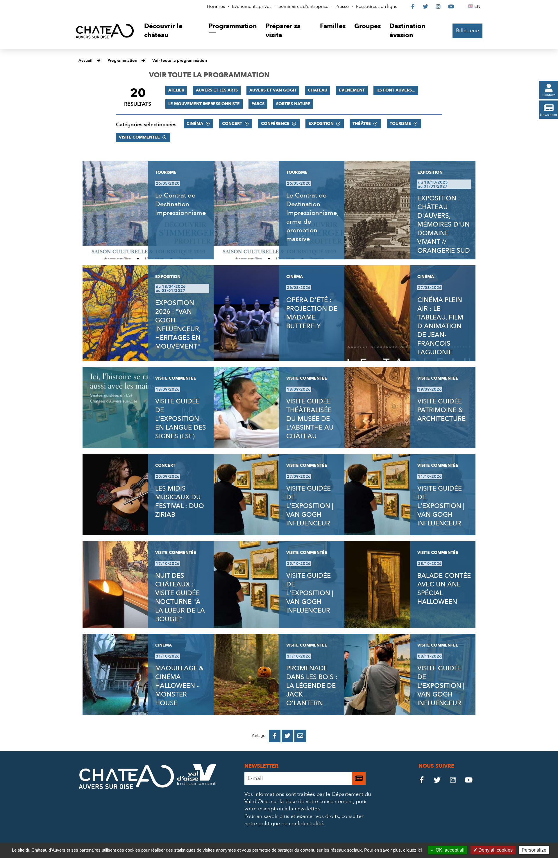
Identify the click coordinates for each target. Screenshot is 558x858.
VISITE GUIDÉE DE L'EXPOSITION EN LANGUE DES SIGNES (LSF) (180, 419)
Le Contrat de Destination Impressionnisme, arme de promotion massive (312, 217)
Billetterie (467, 30)
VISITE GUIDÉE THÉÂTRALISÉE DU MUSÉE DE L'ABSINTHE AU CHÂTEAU (310, 419)
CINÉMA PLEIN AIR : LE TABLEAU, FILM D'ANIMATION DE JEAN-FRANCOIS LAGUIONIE (440, 326)
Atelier (176, 90)
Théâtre (362, 123)
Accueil (85, 60)
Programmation (122, 60)
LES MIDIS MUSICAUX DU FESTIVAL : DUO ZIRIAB (179, 501)
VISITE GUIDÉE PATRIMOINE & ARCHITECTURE (441, 410)
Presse (342, 6)
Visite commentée (139, 137)
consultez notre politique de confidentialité (304, 820)
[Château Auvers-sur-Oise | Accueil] (105, 31)
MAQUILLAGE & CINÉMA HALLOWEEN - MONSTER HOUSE (179, 686)
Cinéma (195, 123)
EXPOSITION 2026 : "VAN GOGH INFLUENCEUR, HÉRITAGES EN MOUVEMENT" (178, 325)
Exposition (321, 123)
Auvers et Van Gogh (272, 90)
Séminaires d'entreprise (303, 6)
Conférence (275, 123)
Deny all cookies (495, 850)
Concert (232, 123)
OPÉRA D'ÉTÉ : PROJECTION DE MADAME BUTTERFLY (311, 313)
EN (478, 6)
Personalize (534, 850)
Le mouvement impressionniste (204, 104)
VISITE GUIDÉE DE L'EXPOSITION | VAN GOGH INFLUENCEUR (309, 506)
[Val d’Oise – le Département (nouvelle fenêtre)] (196, 784)
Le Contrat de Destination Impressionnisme (180, 204)
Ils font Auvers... (395, 90)
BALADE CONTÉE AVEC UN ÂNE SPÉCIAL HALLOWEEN (444, 588)
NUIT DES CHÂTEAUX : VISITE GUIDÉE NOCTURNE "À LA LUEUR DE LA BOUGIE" (180, 597)
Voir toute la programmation (179, 60)
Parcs (257, 104)
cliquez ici (412, 850)
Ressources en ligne (377, 6)
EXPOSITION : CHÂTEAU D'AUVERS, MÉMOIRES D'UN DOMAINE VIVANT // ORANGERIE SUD (443, 224)
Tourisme (400, 123)
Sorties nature (293, 104)
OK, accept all (449, 850)
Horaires (216, 6)
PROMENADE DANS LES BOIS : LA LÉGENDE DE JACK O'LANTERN (311, 686)
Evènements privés (251, 6)
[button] (172, 31)
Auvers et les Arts (217, 90)
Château (317, 90)
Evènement (352, 90)
